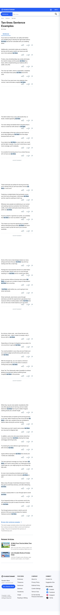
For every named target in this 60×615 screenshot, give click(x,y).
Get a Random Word (8, 586)
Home (2, 18)
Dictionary (20, 579)
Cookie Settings (36, 588)
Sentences (5, 14)
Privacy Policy (35, 582)
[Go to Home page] (8, 9)
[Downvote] (29, 45)
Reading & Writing (22, 598)
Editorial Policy (36, 585)
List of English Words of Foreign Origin (20, 554)
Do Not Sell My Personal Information (37, 595)
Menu (56, 9)
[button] (51, 9)
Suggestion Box (50, 582)
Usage (19, 595)
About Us (34, 579)
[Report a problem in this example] (32, 45)
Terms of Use (35, 591)
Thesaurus (20, 582)
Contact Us (49, 579)
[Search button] (56, 14)
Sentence (8, 18)
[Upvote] (23, 45)
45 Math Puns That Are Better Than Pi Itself (21, 544)
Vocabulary (20, 591)
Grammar (19, 588)
